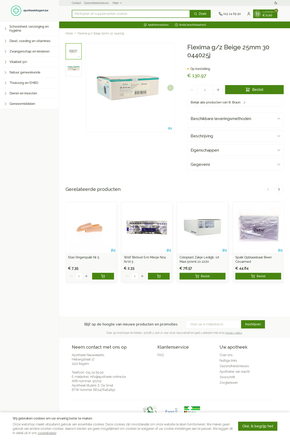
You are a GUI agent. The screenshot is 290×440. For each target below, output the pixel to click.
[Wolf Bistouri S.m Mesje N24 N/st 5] (147, 227)
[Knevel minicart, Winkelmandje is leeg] (257, 13)
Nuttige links (228, 360)
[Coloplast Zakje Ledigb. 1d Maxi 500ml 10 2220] (202, 227)
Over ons (226, 355)
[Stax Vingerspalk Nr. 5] (91, 227)
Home (69, 33)
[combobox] (131, 14)
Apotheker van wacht (235, 371)
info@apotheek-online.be (108, 377)
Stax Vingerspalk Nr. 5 (83, 257)
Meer (116, 3)
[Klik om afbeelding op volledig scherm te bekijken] (130, 87)
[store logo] (29, 10)
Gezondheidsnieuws (96, 3)
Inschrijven (253, 324)
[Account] (249, 14)
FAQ (160, 355)
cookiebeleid (47, 433)
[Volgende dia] (279, 189)
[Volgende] (170, 88)
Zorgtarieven (229, 383)
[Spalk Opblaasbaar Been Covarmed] (258, 227)
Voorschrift (227, 377)
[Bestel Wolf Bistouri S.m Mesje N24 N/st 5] (159, 276)
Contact (76, 3)
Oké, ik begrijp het (257, 426)
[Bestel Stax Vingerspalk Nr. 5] (103, 276)
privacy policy (233, 332)
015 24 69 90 (95, 372)
